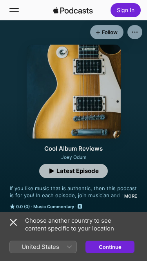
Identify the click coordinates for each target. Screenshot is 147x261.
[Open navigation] (14, 10)
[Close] (13, 222)
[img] (73, 10)
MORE (130, 196)
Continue (110, 247)
